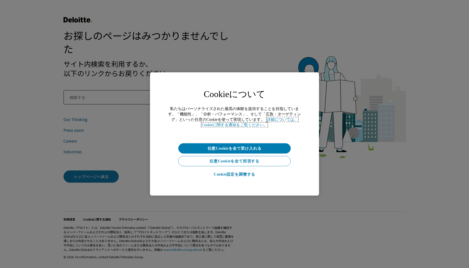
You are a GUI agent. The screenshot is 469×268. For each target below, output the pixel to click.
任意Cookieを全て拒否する (234, 161)
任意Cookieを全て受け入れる (235, 148)
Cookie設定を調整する (234, 174)
